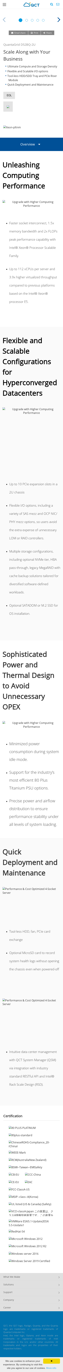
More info (51, 1368)
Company (8, 1299)
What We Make (11, 1276)
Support (7, 1292)
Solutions (8, 1284)
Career (7, 1307)
